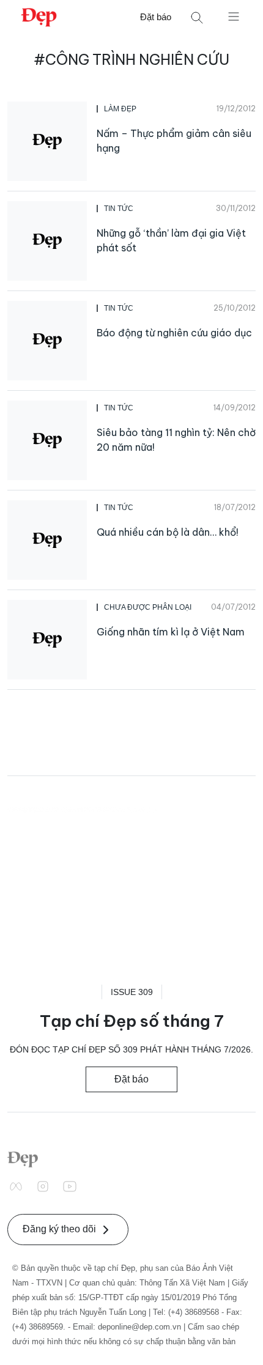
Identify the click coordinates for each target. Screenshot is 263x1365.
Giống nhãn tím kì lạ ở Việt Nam (171, 632)
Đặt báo (155, 17)
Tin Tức (118, 208)
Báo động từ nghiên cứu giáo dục (174, 333)
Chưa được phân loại (147, 607)
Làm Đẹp (120, 109)
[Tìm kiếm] (197, 17)
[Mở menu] (234, 16)
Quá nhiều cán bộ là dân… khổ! (168, 532)
